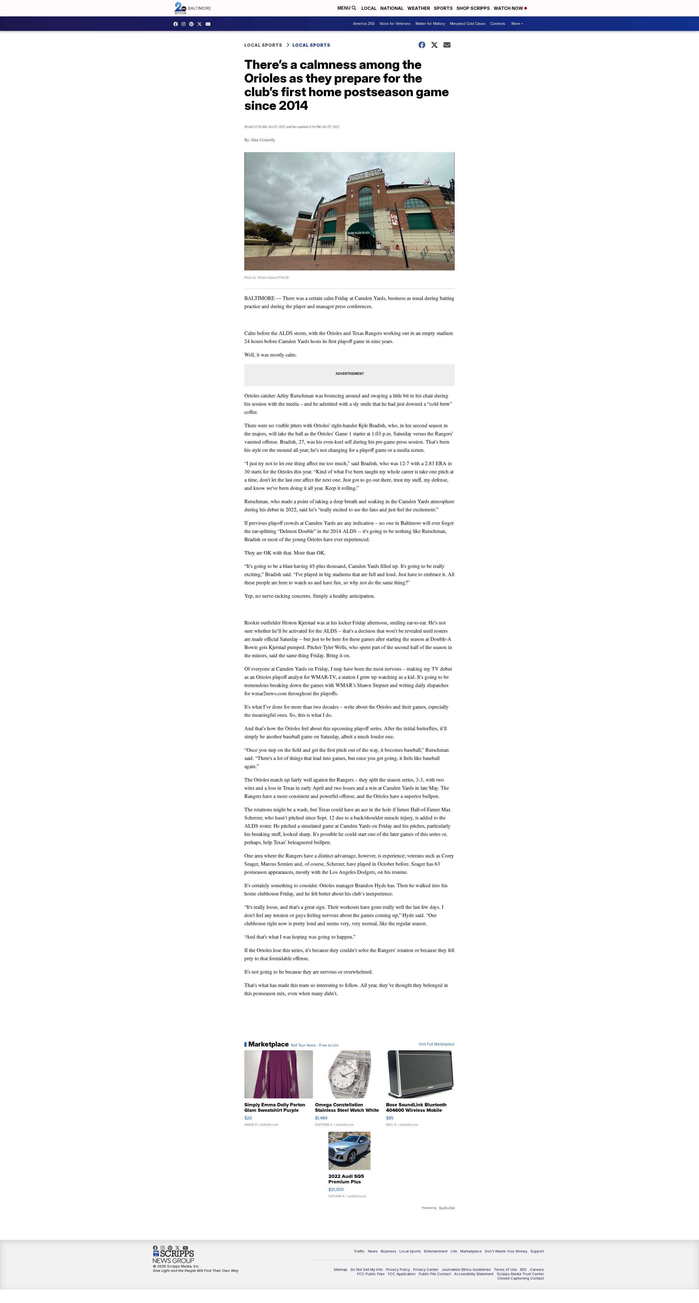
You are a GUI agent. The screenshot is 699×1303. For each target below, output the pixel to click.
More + (517, 23)
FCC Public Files (371, 1274)
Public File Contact (435, 1274)
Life (454, 1251)
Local (369, 8)
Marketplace (471, 1251)
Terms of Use (505, 1269)
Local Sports (263, 45)
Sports (443, 8)
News (373, 1251)
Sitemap (340, 1269)
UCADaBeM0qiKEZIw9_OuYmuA (209, 24)
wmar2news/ (176, 24)
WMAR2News (192, 24)
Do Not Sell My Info (367, 1269)
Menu (344, 8)
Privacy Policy (398, 1269)
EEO (523, 1269)
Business (388, 1251)
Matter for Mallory (430, 23)
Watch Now (509, 8)
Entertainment (436, 1251)
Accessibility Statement (474, 1274)
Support (537, 1251)
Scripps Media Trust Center (520, 1274)
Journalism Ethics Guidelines (466, 1269)
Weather (418, 8)
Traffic (359, 1251)
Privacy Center (426, 1269)
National (392, 8)
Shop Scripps (473, 8)
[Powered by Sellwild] (447, 1208)
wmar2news (185, 24)
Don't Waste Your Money (506, 1251)
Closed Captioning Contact (520, 1278)
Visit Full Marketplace (437, 1044)
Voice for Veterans (395, 23)
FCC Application (402, 1274)
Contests (497, 23)
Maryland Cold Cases (467, 23)
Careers (537, 1269)
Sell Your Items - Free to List (314, 1045)
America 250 (364, 23)
